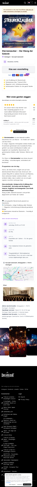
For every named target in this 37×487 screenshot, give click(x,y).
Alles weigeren (12, 484)
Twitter (22, 389)
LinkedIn (16, 389)
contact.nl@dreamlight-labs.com (18, 257)
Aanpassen (19, 484)
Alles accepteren (27, 484)
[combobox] (30, 2)
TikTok (26, 389)
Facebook (10, 389)
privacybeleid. (8, 482)
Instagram (4, 389)
